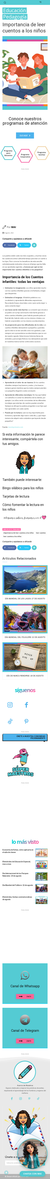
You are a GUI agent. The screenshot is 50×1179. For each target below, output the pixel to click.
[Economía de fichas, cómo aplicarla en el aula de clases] (41, 853)
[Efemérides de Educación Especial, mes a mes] (41, 864)
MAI (13, 227)
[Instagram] (10, 705)
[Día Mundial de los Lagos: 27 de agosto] (25, 580)
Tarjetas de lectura (15, 496)
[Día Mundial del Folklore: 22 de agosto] (25, 618)
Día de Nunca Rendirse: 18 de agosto (25, 676)
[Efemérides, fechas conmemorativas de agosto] (41, 900)
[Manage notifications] (6, 1173)
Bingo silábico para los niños (22, 488)
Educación (14, 10)
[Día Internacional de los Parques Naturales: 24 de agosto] (41, 876)
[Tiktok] (38, 1099)
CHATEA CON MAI (32, 1173)
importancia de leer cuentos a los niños (18, 533)
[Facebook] (26, 705)
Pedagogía (15, 17)
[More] (34, 245)
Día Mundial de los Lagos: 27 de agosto (25, 598)
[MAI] (4, 227)
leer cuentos (41, 533)
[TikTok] (10, 721)
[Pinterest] (26, 721)
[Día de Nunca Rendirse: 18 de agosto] (25, 657)
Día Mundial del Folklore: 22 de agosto (25, 637)
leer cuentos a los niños (12, 536)
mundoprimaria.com (15, 427)
